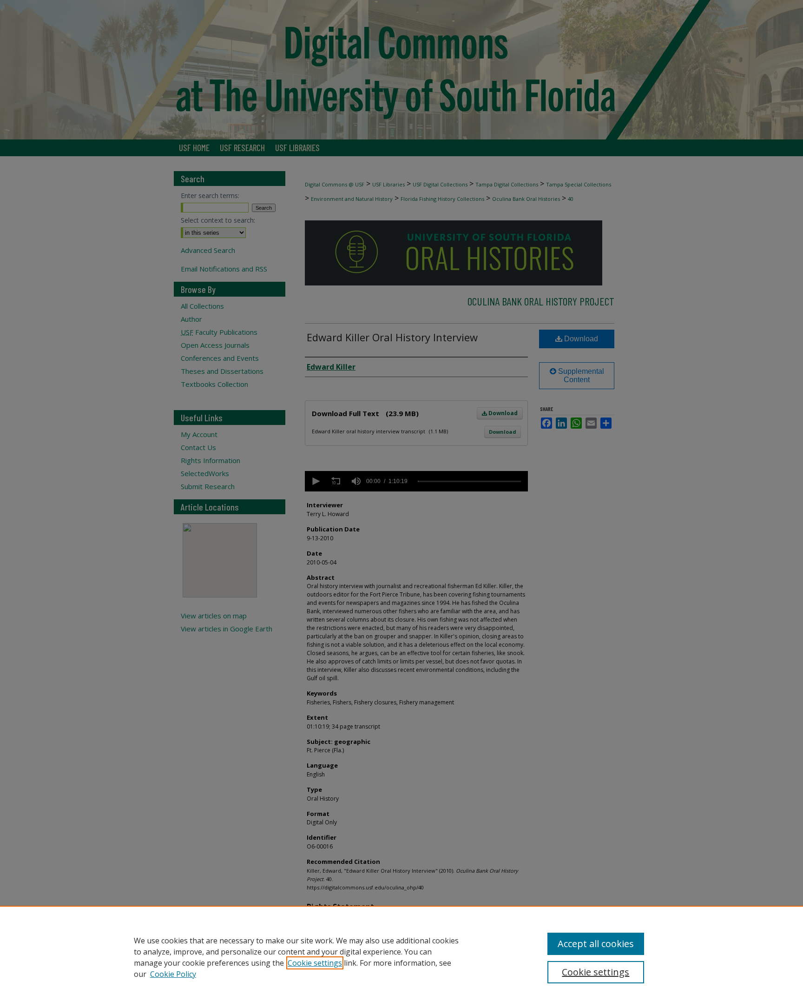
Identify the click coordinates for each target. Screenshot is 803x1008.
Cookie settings (315, 963)
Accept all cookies (596, 943)
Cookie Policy (173, 974)
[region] (401, 957)
